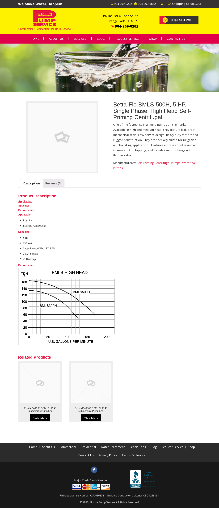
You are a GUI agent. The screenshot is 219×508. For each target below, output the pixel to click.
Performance (26, 210)
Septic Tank (138, 447)
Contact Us (86, 455)
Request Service (172, 447)
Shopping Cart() (186, 4)
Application (25, 201)
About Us (48, 447)
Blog (154, 447)
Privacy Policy (107, 455)
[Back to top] (214, 503)
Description (31, 183)
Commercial (67, 447)
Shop (191, 447)
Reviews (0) (53, 183)
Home (33, 447)
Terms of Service (133, 455)
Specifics (23, 205)
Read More (40, 417)
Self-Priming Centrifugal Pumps (159, 163)
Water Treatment (113, 447)
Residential (88, 447)
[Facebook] (94, 470)
